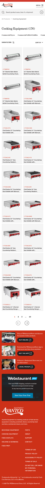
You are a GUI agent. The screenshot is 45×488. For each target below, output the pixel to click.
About (27, 434)
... (25, 317)
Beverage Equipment (10, 430)
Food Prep (6, 446)
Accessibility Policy (33, 457)
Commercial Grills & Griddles (28, 35)
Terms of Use (30, 450)
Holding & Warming (10, 442)
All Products (6, 19)
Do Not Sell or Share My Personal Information (33, 468)
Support (28, 438)
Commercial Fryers (8, 35)
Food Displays (7, 438)
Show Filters (6, 42)
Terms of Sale (31, 461)
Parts (27, 430)
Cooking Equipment (10, 434)
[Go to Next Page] (27, 323)
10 (30, 317)
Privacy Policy (31, 453)
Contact (28, 442)
